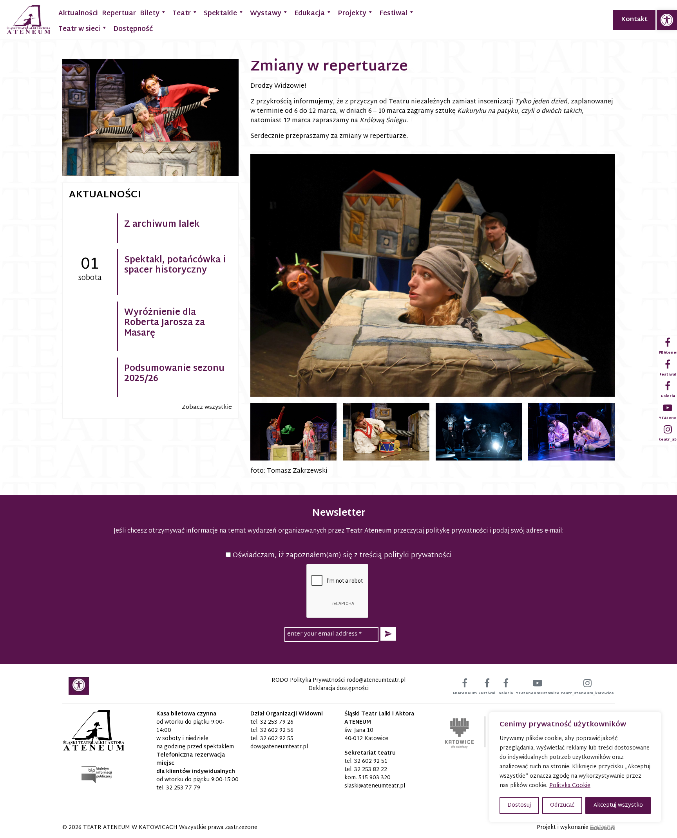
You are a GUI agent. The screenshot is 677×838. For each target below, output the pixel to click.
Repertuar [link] (119, 13)
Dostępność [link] (133, 29)
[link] (667, 20)
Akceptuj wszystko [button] (618, 805)
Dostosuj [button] (519, 805)
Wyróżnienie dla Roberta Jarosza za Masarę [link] (164, 323)
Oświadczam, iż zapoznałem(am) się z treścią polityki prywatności (341, 555)
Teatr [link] (181, 13)
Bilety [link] (149, 13)
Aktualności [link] (78, 13)
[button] (388, 634)
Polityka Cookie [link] (569, 786)
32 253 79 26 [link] (276, 722)
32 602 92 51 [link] (370, 761)
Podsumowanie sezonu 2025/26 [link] (174, 374)
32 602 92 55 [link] (276, 739)
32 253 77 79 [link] (183, 788)
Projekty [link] (352, 13)
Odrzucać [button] (562, 805)
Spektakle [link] (220, 13)
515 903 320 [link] (374, 778)
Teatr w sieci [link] (79, 29)
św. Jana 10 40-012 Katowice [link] (366, 735)
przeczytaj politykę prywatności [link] (440, 531)
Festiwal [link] (393, 13)
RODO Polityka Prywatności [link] (308, 680)
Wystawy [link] (265, 13)
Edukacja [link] (309, 13)
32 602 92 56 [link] (276, 730)
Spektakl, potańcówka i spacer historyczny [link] (175, 265)
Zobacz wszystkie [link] (207, 407)
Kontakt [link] (634, 19)
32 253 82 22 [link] (370, 770)
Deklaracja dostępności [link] (338, 689)
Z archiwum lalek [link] (161, 225)
